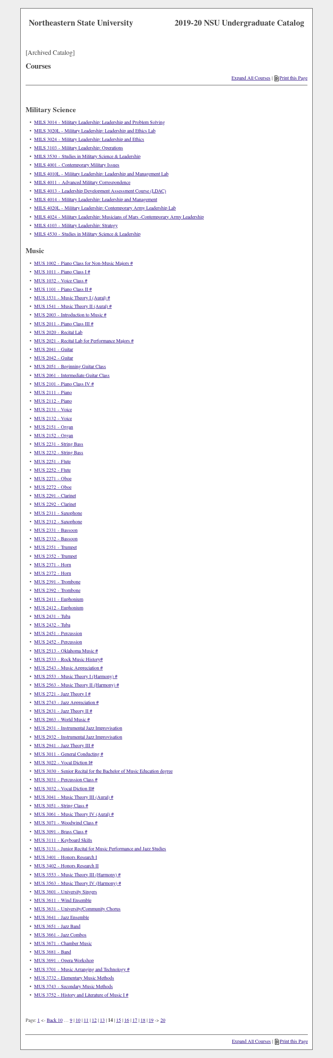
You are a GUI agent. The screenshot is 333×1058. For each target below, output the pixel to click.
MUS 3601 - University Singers (65, 891)
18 (143, 1020)
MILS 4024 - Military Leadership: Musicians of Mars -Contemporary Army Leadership (119, 216)
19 (151, 1020)
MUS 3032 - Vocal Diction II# (64, 788)
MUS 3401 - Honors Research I (65, 857)
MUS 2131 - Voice (53, 409)
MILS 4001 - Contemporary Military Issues (76, 164)
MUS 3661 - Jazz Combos (60, 934)
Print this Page (293, 77)
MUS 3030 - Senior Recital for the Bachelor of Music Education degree (103, 770)
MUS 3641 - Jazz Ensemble (61, 917)
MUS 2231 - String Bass (58, 443)
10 (78, 1020)
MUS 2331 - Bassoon (56, 530)
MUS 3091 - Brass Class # (60, 831)
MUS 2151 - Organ (53, 426)
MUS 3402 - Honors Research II (66, 865)
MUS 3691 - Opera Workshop (64, 960)
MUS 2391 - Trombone (57, 581)
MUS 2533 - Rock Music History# (68, 659)
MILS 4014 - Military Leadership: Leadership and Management (95, 199)
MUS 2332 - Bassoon (56, 538)
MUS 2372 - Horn (52, 573)
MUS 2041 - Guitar (53, 349)
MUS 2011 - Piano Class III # (63, 323)
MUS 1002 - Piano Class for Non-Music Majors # (83, 263)
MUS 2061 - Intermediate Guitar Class (72, 375)
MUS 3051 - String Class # (61, 805)
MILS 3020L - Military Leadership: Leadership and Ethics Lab (95, 130)
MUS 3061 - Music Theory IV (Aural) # (74, 814)
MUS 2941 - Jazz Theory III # (64, 745)
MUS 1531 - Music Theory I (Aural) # (72, 297)
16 (126, 1020)
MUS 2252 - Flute (52, 469)
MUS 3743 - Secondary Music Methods (73, 986)
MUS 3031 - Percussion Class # (65, 779)
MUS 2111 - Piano (53, 392)
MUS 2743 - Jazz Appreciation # (66, 702)
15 (118, 1020)
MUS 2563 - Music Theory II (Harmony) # (76, 684)
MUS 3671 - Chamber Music (63, 943)
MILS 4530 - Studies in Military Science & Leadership (87, 233)
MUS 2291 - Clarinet (55, 495)
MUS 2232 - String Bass (58, 452)
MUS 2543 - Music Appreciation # (68, 667)
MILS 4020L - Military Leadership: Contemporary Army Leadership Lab (105, 207)
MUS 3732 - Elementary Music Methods (74, 977)
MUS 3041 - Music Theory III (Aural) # (73, 797)
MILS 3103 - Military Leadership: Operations (78, 147)
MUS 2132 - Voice (53, 418)
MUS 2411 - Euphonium (58, 599)
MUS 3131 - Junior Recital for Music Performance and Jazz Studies (100, 848)
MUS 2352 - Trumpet (55, 556)
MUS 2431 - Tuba (52, 616)
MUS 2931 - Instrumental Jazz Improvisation (78, 727)
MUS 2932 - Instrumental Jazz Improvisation (78, 736)
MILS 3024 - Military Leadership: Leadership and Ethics (89, 139)
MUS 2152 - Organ (53, 435)
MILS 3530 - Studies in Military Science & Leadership (87, 156)
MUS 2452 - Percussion (58, 641)
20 (162, 1020)
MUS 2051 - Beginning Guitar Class (70, 366)
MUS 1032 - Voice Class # (60, 280)
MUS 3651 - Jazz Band (57, 926)
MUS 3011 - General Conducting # (68, 753)
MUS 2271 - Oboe (52, 478)
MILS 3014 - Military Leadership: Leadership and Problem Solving (99, 122)
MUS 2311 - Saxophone (58, 512)
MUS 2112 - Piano (53, 400)
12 (94, 1020)
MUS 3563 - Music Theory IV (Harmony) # (77, 883)
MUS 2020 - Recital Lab (58, 332)
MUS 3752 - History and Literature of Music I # (81, 994)
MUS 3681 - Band (52, 951)
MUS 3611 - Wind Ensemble (62, 900)
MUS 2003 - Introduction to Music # (70, 314)
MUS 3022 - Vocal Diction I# (63, 762)
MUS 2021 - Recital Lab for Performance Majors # (84, 340)
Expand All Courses (250, 77)
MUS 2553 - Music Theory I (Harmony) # (75, 676)
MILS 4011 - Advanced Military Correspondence (82, 182)
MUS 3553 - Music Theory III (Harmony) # (77, 874)
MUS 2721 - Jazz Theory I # (62, 693)
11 (86, 1020)
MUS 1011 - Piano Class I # (62, 271)
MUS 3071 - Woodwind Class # (65, 822)
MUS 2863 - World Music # (62, 719)
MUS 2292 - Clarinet (55, 504)
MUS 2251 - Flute (52, 461)
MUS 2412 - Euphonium (58, 607)
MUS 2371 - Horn (52, 564)
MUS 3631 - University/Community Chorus (77, 908)
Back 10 (55, 1020)
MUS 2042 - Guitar (53, 357)
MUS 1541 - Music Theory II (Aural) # (73, 306)
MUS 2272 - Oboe (52, 486)
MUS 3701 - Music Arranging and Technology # (82, 969)
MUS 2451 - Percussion (58, 633)
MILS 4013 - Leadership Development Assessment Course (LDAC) (100, 190)
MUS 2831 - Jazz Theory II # (63, 710)
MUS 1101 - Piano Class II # (63, 289)
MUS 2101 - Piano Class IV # (64, 383)
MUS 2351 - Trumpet (55, 547)
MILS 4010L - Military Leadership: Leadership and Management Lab (101, 173)
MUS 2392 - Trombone (57, 590)
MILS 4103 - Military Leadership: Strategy (76, 225)
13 (102, 1020)
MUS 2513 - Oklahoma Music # (66, 650)
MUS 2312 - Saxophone (58, 521)
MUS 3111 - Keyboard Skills (63, 840)
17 (134, 1020)
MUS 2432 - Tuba (52, 624)
